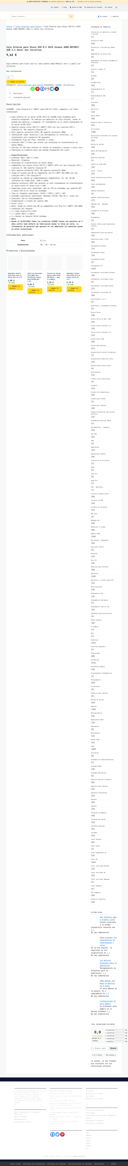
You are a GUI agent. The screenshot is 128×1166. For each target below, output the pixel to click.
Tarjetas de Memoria (98, 813)
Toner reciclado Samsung (100, 879)
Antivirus (94, 109)
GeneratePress (79, 1156)
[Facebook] (42, 89)
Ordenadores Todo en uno (100, 607)
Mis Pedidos (90, 1096)
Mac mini (94, 513)
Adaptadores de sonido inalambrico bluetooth (104, 61)
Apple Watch (95, 116)
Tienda (54, 7)
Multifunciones (96, 587)
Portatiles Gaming (98, 666)
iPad (92, 467)
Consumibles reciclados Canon (102, 279)
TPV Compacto (96, 892)
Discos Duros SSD (97, 339)
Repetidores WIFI (97, 720)
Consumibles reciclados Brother (103, 272)
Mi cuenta (108, 7)
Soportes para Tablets (99, 786)
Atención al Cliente (93, 7)
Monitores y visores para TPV (102, 580)
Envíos (88, 1118)
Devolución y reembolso (95, 1120)
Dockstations (96, 372)
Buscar (113, 1048)
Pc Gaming (94, 627)
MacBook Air (95, 520)
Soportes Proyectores (99, 793)
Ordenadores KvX (97, 593)
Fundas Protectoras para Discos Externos (103, 413)
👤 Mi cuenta (102, 16)
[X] (56, 89)
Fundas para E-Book (98, 399)
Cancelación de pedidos (95, 1123)
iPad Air (94, 474)
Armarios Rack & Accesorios (101, 122)
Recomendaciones (20, 1119)
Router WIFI (95, 739)
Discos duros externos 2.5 (101, 326)
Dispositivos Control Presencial (103, 352)
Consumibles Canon (98, 252)
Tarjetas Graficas (98, 826)
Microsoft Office (97, 547)
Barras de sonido (97, 144)
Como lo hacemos (20, 1117)
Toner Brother (96, 839)
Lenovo (88, 1138)
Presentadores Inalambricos (101, 673)
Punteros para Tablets (99, 693)
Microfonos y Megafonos (100, 540)
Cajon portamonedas (98, 184)
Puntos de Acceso (97, 700)
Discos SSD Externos (98, 345)
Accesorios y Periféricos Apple (103, 47)
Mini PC (94, 560)
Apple (88, 1133)
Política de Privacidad (34, 1164)
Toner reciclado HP (98, 872)
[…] (92, 930)
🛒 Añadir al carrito (16, 82)
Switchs (94, 799)
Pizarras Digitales (98, 646)
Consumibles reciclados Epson (102, 286)
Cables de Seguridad (98, 164)
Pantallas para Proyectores (101, 613)
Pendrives (94, 640)
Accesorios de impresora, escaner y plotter (104, 33)
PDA (92, 633)
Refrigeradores (96, 713)
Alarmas (94, 76)
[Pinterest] (37, 89)
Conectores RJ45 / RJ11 (100, 239)
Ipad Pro (94, 480)
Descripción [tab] (18, 93)
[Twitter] (57, 1134)
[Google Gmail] (47, 89)
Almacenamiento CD (98, 89)
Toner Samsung (96, 886)
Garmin (88, 1143)
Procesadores (96, 680)
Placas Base (95, 653)
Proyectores (95, 686)
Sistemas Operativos (98, 773)
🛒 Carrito (114, 16)
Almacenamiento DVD (98, 96)
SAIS (92, 746)
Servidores (95, 753)
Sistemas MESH (96, 766)
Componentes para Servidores (102, 232)
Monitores (94, 573)
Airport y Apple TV (98, 69)
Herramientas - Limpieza (100, 427)
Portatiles (95, 660)
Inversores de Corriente (100, 460)
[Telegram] (52, 89)
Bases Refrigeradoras (99, 151)
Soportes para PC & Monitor (101, 779)
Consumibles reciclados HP (101, 292)
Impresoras (95, 447)
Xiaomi (88, 1140)
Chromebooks (95, 217)
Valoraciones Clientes (22, 1122)
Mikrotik (94, 553)
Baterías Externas (98, 157)
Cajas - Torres (96, 171)
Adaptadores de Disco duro (101, 54)
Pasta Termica (96, 620)
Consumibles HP (96, 266)
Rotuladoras (95, 733)
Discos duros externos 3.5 (101, 332)
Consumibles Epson (98, 259)
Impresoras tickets (98, 454)
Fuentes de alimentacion (100, 392)
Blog (64, 7)
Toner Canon (95, 846)
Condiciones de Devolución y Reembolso (101, 1115)
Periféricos (68, 85)
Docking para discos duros (101, 365)
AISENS (58, 85)
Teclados (94, 832)
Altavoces (94, 102)
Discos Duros (96, 312)
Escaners (94, 385)
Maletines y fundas (98, 527)
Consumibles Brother (98, 246)
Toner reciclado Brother (100, 866)
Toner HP (94, 859)
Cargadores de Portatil (100, 211)
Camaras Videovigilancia (100, 197)
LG (87, 1148)
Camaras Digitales (98, 191)
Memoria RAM (95, 533)
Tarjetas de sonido (98, 819)
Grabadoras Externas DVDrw (101, 420)
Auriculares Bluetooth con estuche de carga (104, 137)
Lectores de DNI (97, 500)
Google (88, 1146)
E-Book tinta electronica (100, 379)
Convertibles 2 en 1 (98, 299)
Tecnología (99, 1164)
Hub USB (94, 434)
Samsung (89, 1135)
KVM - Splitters (97, 487)
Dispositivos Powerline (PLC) (102, 359)
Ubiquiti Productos (98, 899)
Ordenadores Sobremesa (99, 600)
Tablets (94, 806)
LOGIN (113, 1164)
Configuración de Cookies (80, 1164)
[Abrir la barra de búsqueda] (117, 7)
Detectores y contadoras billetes (104, 306)
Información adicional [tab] (22, 97)
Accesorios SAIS (97, 40)
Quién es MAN (76, 7)
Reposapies (95, 726)
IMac (92, 440)
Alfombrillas (96, 82)
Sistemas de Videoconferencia (102, 759)
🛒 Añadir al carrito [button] (14, 287)
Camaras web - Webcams (99, 204)
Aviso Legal (90, 1113)
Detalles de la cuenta (94, 1093)
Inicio (9, 26)
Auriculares (95, 129)
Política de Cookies (56, 1164)
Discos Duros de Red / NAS (101, 319)
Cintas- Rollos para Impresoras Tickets (103, 225)
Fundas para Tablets (98, 405)
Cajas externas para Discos (28, 26)
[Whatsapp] (32, 89)
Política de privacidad (95, 1110)
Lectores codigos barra (100, 494)
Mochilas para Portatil (100, 567)
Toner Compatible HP (98, 852)
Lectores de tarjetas (99, 507)
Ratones (94, 706)
